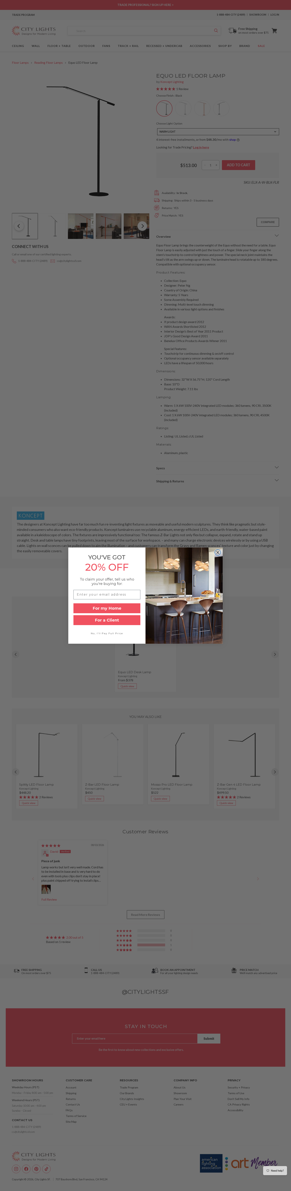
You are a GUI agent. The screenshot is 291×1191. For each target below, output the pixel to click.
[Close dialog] (218, 552)
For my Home (107, 608)
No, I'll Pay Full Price (107, 633)
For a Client (107, 620)
